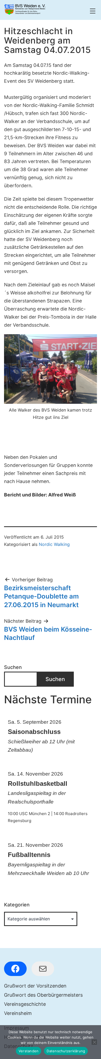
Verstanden (29, 1051)
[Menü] (92, 11)
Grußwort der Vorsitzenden (35, 986)
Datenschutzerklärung (66, 1051)
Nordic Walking (54, 544)
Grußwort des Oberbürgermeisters (43, 995)
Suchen (13, 667)
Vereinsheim (18, 1013)
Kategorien (17, 904)
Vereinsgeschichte (25, 1004)
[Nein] (94, 1042)
